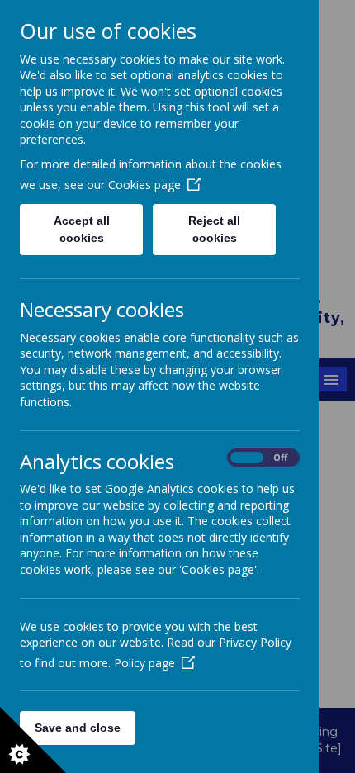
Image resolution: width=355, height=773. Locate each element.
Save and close (78, 727)
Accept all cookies (82, 229)
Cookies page (144, 184)
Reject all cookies (214, 229)
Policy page (144, 663)
